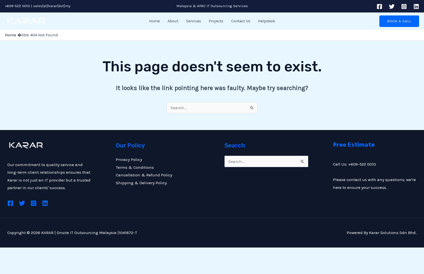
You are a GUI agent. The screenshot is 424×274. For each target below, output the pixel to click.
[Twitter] (392, 6)
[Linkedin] (416, 6)
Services (193, 21)
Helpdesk (266, 21)
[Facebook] (379, 6)
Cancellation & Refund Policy (144, 174)
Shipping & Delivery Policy (141, 182)
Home (154, 21)
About (173, 21)
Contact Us (240, 21)
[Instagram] (404, 6)
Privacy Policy (129, 159)
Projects (216, 21)
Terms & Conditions (135, 167)
